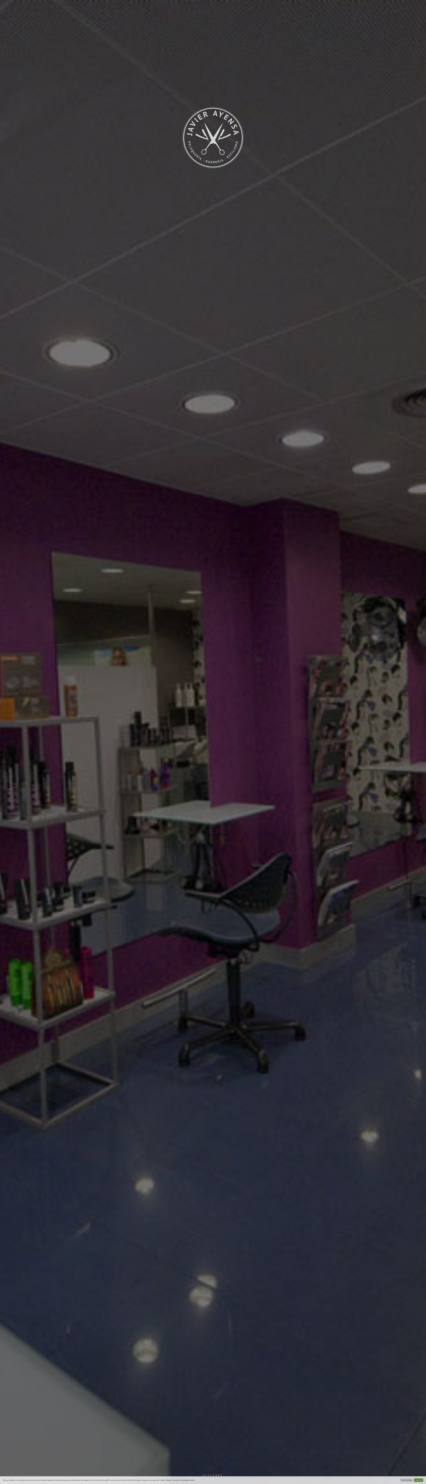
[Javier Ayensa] (213, 168)
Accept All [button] (418, 1480)
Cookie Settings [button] (406, 1480)
